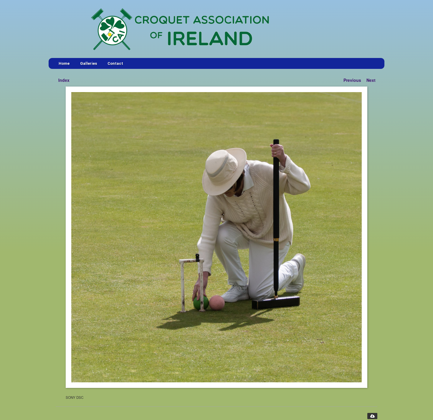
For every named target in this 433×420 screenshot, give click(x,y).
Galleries (88, 63)
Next (371, 80)
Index (64, 80)
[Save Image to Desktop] (372, 416)
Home (64, 63)
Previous (352, 80)
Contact (115, 63)
